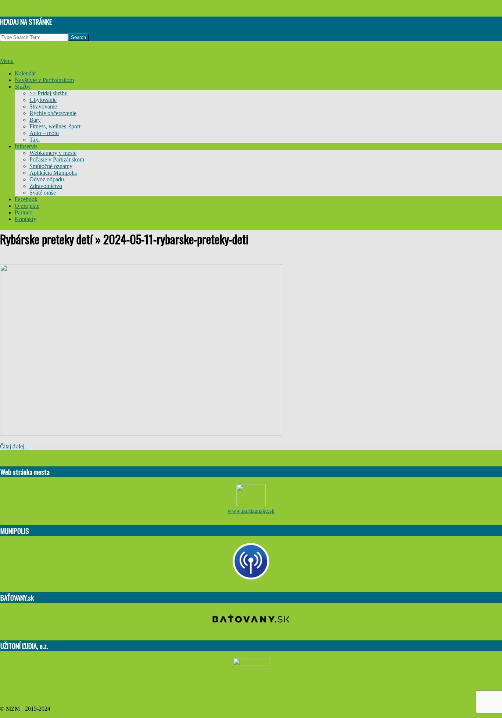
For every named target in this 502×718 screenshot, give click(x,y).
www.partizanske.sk (251, 511)
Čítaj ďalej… (15, 446)
